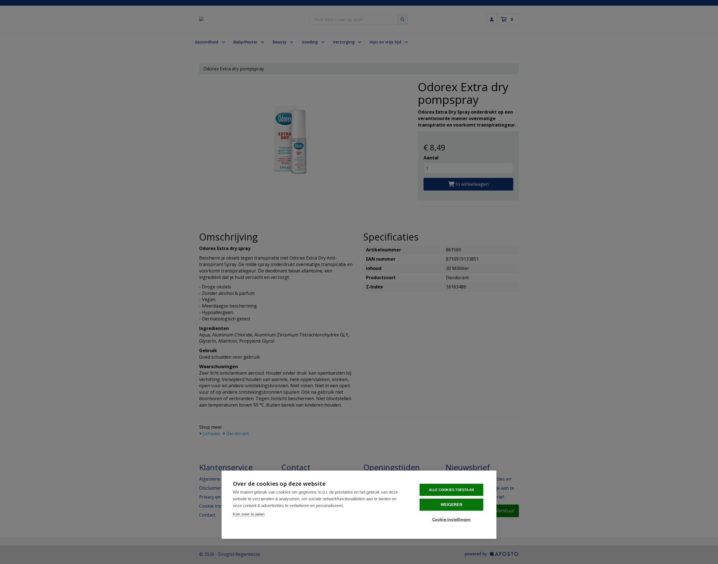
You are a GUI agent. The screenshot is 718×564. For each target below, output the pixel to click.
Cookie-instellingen (451, 519)
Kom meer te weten (248, 514)
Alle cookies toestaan (451, 490)
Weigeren (451, 505)
